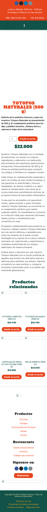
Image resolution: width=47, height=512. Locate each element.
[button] (7, 25)
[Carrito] (39, 25)
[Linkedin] (26, 3)
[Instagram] (21, 3)
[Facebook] (17, 3)
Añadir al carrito (28, 139)
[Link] (30, 3)
